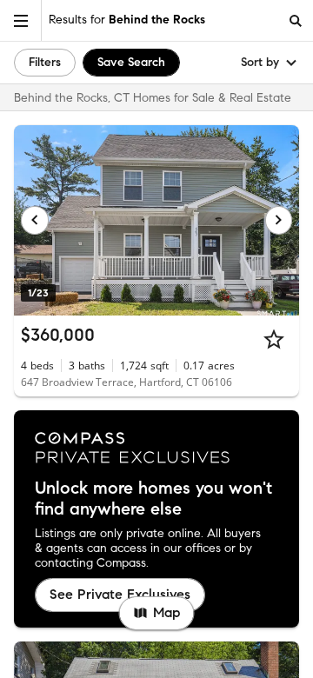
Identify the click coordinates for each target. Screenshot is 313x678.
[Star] (274, 339)
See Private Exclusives (120, 594)
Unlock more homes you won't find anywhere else (153, 499)
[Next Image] (279, 220)
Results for (127, 19)
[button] (21, 20)
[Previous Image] (35, 220)
